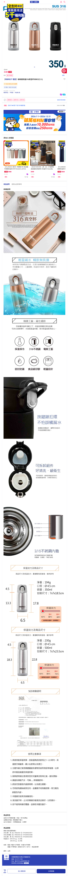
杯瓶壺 (11, 92)
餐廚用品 (6, 92)
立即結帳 (51, 871)
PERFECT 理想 (10, 79)
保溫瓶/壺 (17, 92)
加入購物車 (22, 871)
